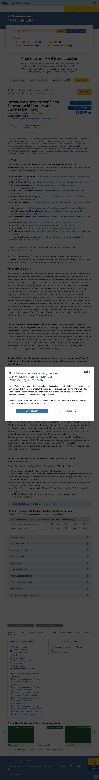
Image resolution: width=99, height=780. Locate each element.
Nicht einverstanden (67, 411)
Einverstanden (32, 411)
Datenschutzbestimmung (34, 403)
